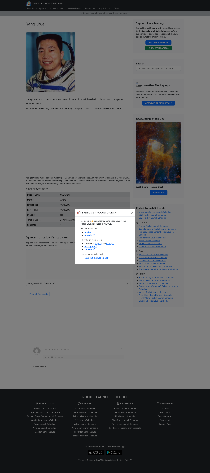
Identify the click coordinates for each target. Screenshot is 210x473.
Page (97, 243)
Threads (88, 249)
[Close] (132, 213)
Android (88, 235)
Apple (87, 232)
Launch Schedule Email (95, 257)
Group (109, 243)
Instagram (89, 246)
